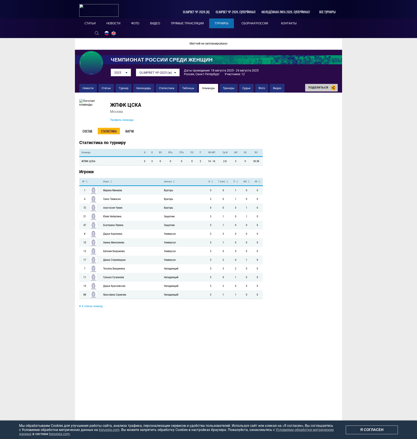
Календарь (143, 88)
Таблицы (188, 88)
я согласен (372, 430)
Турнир (123, 88)
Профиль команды (122, 120)
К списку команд (92, 306)
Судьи (246, 88)
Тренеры (228, 88)
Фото (261, 88)
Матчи (129, 131)
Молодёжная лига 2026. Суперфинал (285, 12)
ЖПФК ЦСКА (125, 105)
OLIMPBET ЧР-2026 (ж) (196, 12)
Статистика (166, 88)
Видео (277, 88)
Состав (87, 131)
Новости (88, 88)
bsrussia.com (109, 430)
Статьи (106, 88)
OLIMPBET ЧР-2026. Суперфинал (235, 12)
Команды (208, 88)
